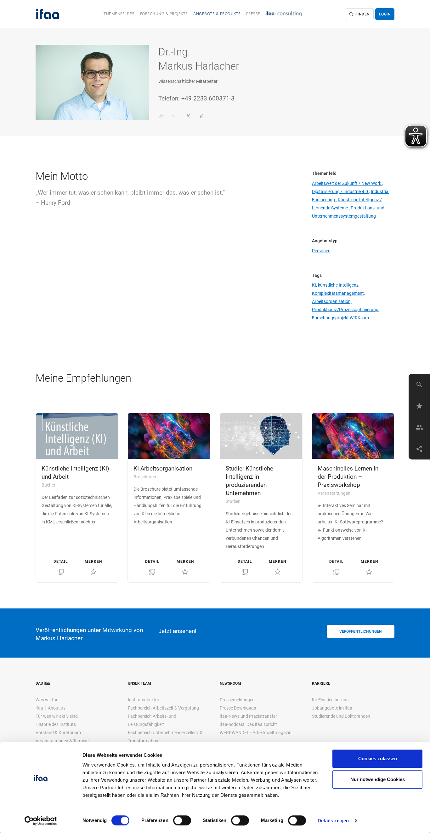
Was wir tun (47, 699)
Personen (321, 250)
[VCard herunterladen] (161, 115)
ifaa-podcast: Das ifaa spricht (248, 724)
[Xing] (188, 115)
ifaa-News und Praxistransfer (248, 716)
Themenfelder (119, 13)
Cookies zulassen (377, 758)
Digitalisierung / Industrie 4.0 (340, 191)
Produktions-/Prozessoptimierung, (345, 309)
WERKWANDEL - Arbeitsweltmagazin (255, 732)
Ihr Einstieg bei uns (330, 699)
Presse (253, 13)
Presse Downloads (238, 707)
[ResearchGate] (202, 115)
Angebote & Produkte (217, 13)
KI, (315, 285)
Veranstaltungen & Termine (62, 740)
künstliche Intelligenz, (338, 285)
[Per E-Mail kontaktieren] (175, 115)
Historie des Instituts (56, 724)
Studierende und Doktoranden (341, 716)
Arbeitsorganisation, (332, 301)
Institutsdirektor (143, 699)
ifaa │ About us (50, 707)
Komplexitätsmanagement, (338, 293)
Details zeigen (333, 820)
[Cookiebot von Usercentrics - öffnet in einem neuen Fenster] (40, 820)
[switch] (182, 820)
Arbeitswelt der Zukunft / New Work (347, 183)
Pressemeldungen (237, 699)
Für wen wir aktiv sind (57, 716)
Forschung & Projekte (164, 13)
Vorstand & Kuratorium (58, 732)
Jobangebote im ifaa (332, 707)
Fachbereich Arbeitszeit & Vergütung (163, 707)
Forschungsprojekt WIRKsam (340, 317)
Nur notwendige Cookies (377, 779)
